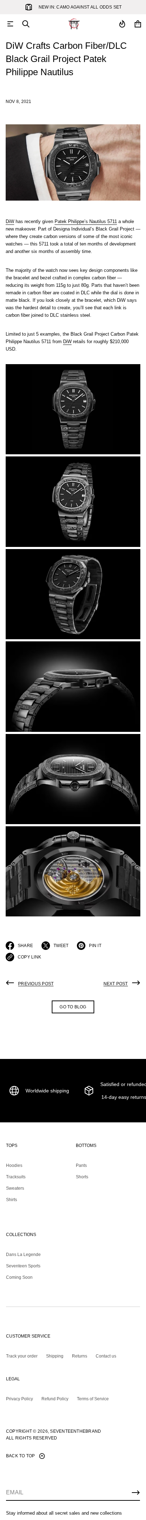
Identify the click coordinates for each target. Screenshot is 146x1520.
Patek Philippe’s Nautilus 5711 (86, 221)
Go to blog (73, 1006)
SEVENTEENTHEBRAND (75, 1431)
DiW (10, 221)
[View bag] (138, 24)
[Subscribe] (135, 1492)
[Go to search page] (26, 24)
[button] (26, 24)
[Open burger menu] (10, 24)
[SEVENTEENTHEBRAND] (74, 24)
